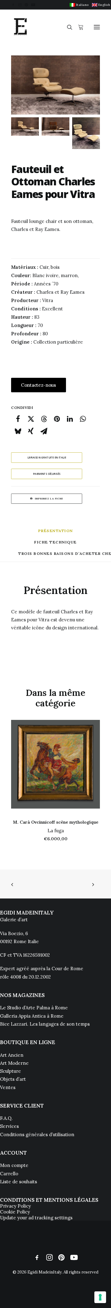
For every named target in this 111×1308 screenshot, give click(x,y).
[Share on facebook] (18, 419)
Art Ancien (11, 1055)
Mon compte (14, 1165)
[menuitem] (79, 5)
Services (9, 1126)
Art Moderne (14, 1063)
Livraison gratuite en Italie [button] (46, 457)
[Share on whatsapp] (82, 419)
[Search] (66, 27)
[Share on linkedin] (70, 419)
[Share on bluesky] (18, 431)
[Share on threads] (44, 419)
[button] (13, 5)
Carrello (9, 1174)
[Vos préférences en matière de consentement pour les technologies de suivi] (100, 1297)
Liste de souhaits (18, 1182)
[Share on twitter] (31, 419)
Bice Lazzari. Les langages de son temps (45, 1024)
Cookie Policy (15, 1212)
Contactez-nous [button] (38, 385)
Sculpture (10, 1071)
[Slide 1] (25, 127)
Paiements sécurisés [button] (46, 473)
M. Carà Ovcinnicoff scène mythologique (55, 822)
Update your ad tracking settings (36, 1218)
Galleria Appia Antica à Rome (32, 1016)
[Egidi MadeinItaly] (20, 27)
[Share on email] (44, 431)
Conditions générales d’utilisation (37, 1134)
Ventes (7, 1087)
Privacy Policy (15, 1206)
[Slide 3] (86, 133)
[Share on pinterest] (57, 419)
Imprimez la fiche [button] (49, 498)
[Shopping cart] (78, 27)
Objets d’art (13, 1079)
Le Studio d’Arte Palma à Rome (34, 1008)
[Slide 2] (55, 127)
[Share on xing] (31, 431)
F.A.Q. (6, 1118)
